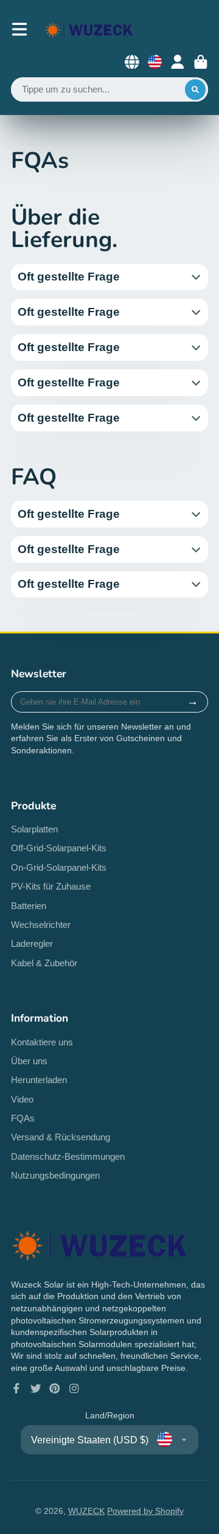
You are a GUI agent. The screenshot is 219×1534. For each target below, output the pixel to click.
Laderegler (32, 943)
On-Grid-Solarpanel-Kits (58, 867)
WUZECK (86, 1511)
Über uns (29, 1061)
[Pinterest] (54, 1388)
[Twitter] (35, 1388)
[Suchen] (195, 89)
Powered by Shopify (145, 1511)
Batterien (28, 906)
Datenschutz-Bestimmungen (68, 1156)
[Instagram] (74, 1388)
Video (22, 1099)
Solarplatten (34, 829)
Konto (177, 62)
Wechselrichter (41, 924)
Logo (89, 29)
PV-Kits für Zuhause (51, 886)
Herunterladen (39, 1080)
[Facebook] (16, 1388)
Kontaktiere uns (42, 1042)
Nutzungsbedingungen (55, 1175)
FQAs (23, 1118)
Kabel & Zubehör (44, 963)
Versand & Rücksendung (60, 1137)
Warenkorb (200, 62)
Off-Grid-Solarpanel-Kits (58, 848)
